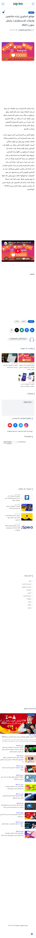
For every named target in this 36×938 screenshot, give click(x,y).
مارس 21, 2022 (19, 784)
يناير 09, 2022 (20, 803)
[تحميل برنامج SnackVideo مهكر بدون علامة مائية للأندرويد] (27, 516)
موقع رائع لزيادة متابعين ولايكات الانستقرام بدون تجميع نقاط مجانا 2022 (12, 834)
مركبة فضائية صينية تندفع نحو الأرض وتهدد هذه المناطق (13, 797)
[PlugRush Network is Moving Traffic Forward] (20, 431)
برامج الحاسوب (27, 596)
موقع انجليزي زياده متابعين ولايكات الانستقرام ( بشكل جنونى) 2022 (26, 367)
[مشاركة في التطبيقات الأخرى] (12, 330)
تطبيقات (29, 599)
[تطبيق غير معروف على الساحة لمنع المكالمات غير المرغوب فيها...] (27, 497)
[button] (27, 330)
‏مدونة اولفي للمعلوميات (25, 30)
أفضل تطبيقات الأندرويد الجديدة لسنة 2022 (12, 769)
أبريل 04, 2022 (19, 775)
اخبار (30, 581)
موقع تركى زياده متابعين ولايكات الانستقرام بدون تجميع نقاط (14, 787)
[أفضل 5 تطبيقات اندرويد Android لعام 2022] (27, 507)
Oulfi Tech (11, 925)
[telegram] (21, 425)
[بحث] (3, 4)
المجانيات (28, 590)
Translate (9, 443)
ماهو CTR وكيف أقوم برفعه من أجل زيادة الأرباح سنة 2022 (12, 778)
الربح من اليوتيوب (26, 587)
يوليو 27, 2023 (32, 735)
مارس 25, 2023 (19, 822)
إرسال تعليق (27, 402)
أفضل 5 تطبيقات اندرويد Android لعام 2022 (13, 507)
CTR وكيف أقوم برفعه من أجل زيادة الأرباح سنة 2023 (19, 737)
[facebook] (15, 425)
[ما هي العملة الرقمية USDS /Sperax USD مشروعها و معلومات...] (27, 527)
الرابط (32, 274)
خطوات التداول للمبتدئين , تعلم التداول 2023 (12, 825)
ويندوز (29, 608)
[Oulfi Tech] (18, 4)
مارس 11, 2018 (19, 794)
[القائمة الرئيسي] (33, 4)
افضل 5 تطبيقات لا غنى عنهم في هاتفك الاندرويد (27, 385)
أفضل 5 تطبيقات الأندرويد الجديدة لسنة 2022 (10, 366)
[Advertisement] (18, 87)
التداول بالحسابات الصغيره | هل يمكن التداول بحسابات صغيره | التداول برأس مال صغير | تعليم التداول (12, 750)
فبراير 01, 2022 (19, 831)
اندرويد (31, 12)
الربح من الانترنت (26, 584)
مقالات (17, 321)
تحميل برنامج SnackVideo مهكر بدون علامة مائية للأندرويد (13, 518)
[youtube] (10, 425)
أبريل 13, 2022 (19, 766)
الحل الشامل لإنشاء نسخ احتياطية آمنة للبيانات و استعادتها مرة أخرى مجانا (12, 806)
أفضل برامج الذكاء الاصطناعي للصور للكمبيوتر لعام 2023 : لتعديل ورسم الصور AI (11, 760)
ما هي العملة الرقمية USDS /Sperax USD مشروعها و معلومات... (12, 528)
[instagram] (26, 425)
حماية (29, 602)
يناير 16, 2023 (20, 756)
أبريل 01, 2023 (19, 745)
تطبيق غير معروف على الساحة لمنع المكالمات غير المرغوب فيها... (12, 498)
